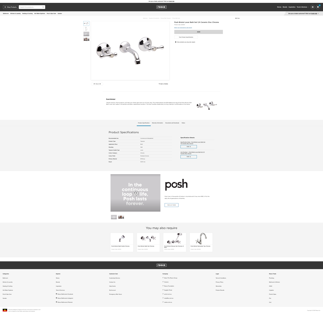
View (188, 146)
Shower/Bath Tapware (166, 18)
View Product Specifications (186, 37)
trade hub (171, 1)
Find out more (171, 205)
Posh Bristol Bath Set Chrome (146, 246)
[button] (167, 50)
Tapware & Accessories (154, 18)
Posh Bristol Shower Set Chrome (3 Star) (174, 247)
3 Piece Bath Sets (176, 18)
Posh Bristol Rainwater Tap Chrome (200, 246)
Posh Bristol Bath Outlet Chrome (120, 246)
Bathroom (145, 18)
